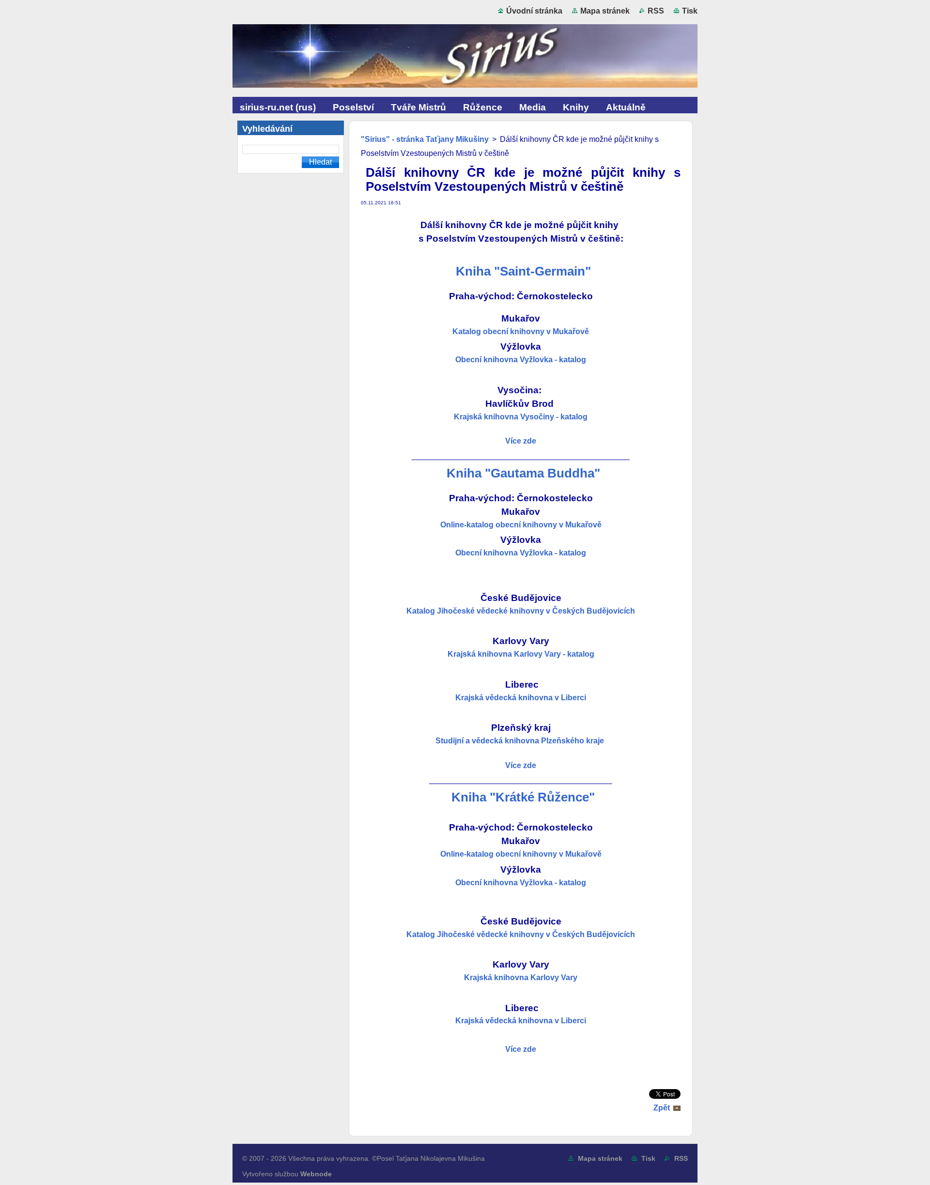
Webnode (316, 1174)
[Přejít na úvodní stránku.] (465, 58)
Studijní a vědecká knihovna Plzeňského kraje (520, 741)
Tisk (690, 11)
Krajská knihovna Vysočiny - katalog (521, 417)
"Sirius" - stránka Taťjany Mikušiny (425, 139)
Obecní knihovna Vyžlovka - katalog (520, 359)
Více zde (520, 1049)
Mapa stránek (605, 11)
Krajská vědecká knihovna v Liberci (520, 697)
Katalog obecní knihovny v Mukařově (520, 331)
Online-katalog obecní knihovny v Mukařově (521, 525)
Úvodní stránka (534, 11)
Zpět (661, 1108)
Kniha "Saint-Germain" (523, 271)
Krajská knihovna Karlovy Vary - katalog (521, 654)
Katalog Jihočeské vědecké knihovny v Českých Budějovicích (520, 611)
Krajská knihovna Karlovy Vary (520, 977)
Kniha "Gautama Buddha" (523, 473)
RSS (656, 11)
